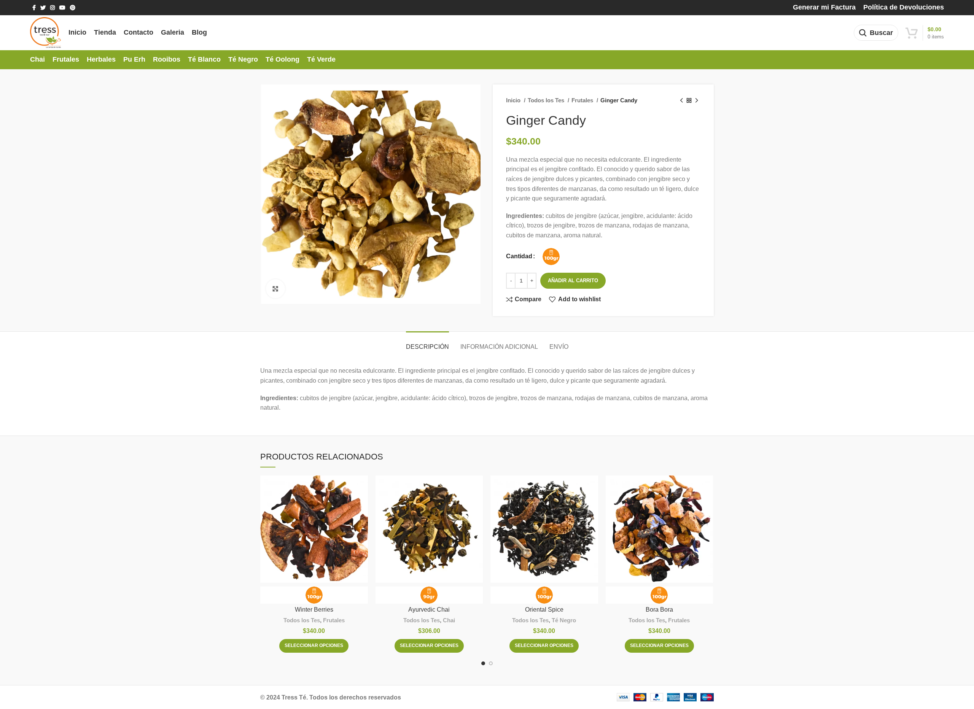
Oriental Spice (544, 609)
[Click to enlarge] (275, 288)
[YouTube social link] (62, 8)
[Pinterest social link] (73, 8)
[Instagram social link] (52, 8)
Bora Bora (659, 609)
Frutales (583, 100)
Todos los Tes (547, 100)
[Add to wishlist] (362, 504)
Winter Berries (314, 609)
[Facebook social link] (34, 8)
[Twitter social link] (43, 8)
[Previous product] (681, 100)
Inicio (514, 100)
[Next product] (696, 100)
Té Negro (564, 620)
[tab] (427, 342)
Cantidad (519, 256)
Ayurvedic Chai (429, 609)
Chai (449, 620)
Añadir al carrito (573, 280)
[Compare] (362, 487)
